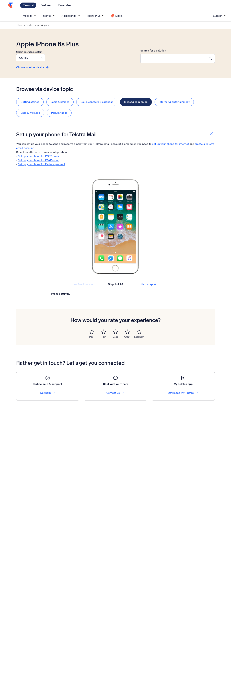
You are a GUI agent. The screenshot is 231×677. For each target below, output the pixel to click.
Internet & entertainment (174, 102)
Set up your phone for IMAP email (38, 160)
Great (127, 336)
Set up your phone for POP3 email (39, 156)
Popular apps (59, 113)
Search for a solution (153, 50)
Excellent (139, 336)
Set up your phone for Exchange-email (41, 164)
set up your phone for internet (170, 144)
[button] (30, 57)
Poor (91, 336)
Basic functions (60, 102)
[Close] (211, 133)
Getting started (29, 102)
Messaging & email (136, 102)
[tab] (30, 102)
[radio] (92, 331)
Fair (104, 336)
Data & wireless (30, 113)
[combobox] (173, 58)
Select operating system (29, 51)
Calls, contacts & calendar (96, 102)
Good (115, 336)
